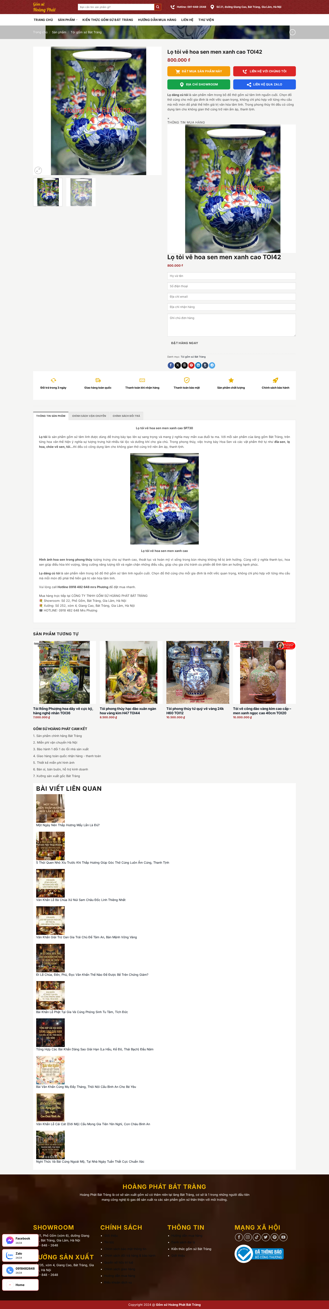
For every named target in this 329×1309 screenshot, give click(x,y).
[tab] (51, 416)
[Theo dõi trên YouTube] (283, 1237)
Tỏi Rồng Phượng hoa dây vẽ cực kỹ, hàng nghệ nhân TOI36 (63, 711)
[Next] (154, 111)
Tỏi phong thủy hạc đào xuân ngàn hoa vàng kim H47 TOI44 (128, 711)
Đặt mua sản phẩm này (202, 71)
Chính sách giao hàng (119, 1269)
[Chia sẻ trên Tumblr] (205, 365)
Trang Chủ (43, 20)
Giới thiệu (111, 1235)
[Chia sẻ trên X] (178, 365)
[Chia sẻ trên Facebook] (171, 365)
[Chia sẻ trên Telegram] (212, 365)
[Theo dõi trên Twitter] (266, 1237)
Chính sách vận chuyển (89, 416)
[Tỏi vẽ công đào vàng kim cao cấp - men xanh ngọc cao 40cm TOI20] (264, 672)
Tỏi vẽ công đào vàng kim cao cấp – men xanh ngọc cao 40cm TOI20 (262, 711)
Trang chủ (40, 32)
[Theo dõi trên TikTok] (257, 1237)
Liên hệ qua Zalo (267, 84)
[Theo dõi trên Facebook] (239, 1237)
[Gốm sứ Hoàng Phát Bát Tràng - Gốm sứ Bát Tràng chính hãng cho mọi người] (52, 7)
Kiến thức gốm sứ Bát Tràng (107, 20)
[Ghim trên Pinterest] (191, 365)
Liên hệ (187, 20)
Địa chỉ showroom (202, 84)
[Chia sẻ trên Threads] (184, 365)
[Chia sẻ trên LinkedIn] (198, 365)
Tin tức (109, 1242)
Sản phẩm (66, 20)
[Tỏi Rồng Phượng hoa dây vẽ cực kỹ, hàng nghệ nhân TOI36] (64, 672)
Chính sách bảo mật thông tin (125, 1249)
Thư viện (206, 20)
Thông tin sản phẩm (50, 416)
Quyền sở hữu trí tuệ (118, 1262)
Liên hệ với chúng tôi (268, 71)
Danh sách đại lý (183, 1242)
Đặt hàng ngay (184, 343)
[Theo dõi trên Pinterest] (275, 1237)
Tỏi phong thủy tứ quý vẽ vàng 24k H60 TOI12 (195, 711)
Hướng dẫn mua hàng (157, 20)
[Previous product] (292, 32)
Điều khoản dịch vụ (118, 1282)
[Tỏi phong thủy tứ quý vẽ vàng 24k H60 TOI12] (197, 672)
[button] (158, 7)
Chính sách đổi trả (126, 416)
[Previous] (40, 111)
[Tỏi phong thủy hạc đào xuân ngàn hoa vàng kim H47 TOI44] (131, 672)
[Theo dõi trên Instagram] (248, 1237)
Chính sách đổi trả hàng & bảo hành (129, 1255)
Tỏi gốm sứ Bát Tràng (86, 32)
